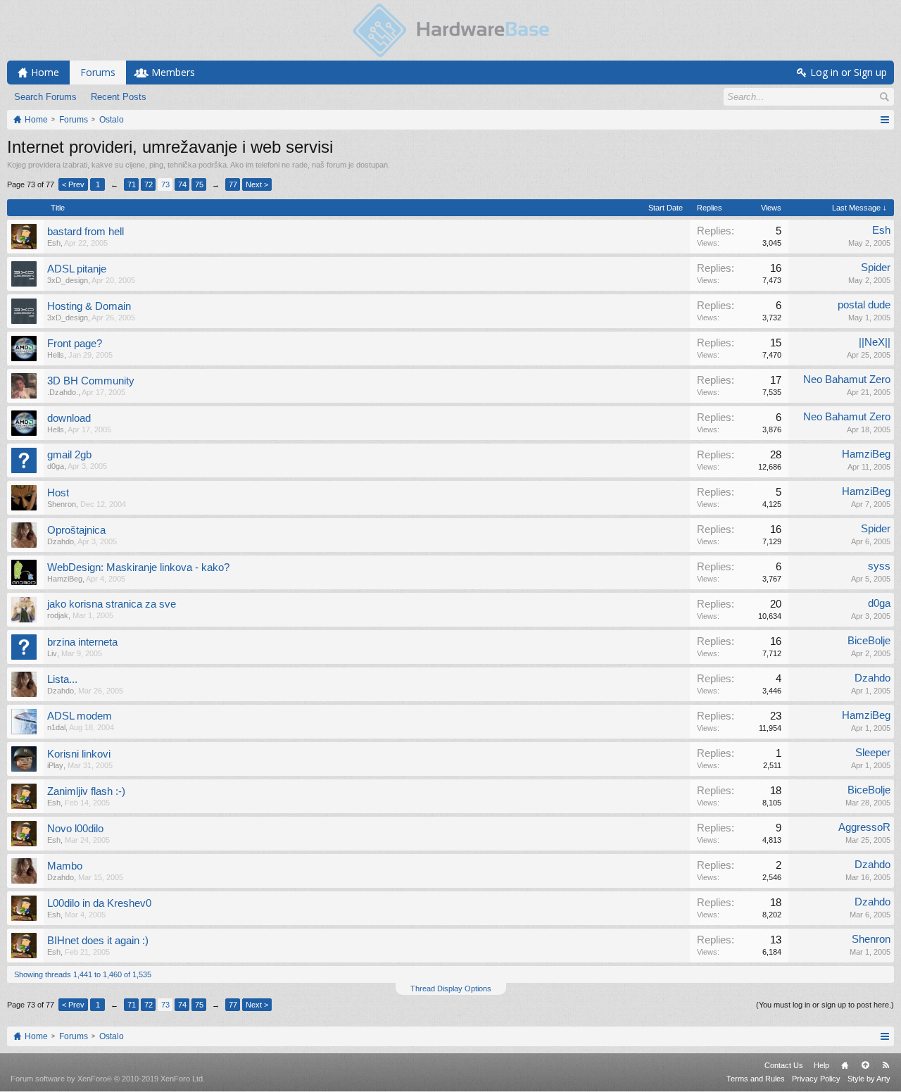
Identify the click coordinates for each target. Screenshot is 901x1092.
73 (165, 184)
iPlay (55, 765)
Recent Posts (118, 97)
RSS (885, 1065)
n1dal (56, 727)
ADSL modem (79, 716)
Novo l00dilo (75, 828)
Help (821, 1065)
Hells (55, 355)
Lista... (62, 679)
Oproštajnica (76, 530)
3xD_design (67, 280)
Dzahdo (60, 541)
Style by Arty (869, 1078)
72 (148, 184)
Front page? (74, 343)
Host (58, 492)
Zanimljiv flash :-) (86, 791)
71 (131, 184)
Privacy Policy (816, 1078)
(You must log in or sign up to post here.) (825, 1004)
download (69, 418)
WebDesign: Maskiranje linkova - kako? (138, 567)
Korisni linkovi (79, 754)
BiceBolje (869, 640)
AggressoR (864, 827)
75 (199, 184)
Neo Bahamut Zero (846, 379)
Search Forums (45, 97)
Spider (875, 267)
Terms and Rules (755, 1078)
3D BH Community (90, 381)
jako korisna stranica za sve (111, 604)
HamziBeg (866, 454)
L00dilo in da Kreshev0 (99, 903)
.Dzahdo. (62, 392)
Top (865, 1065)
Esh (54, 243)
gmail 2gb (69, 454)
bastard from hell (85, 231)
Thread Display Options (450, 988)
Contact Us (783, 1065)
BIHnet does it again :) (98, 940)
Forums (97, 72)
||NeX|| (874, 342)
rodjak (57, 615)
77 (233, 184)
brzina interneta (82, 642)
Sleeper (872, 752)
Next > (257, 184)
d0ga (55, 466)
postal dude (864, 304)
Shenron (61, 504)
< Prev (73, 184)
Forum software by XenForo (108, 1078)
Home (845, 1065)
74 (182, 184)
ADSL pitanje (76, 269)
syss (879, 566)
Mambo (64, 866)
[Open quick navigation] (884, 119)
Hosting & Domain (89, 306)
